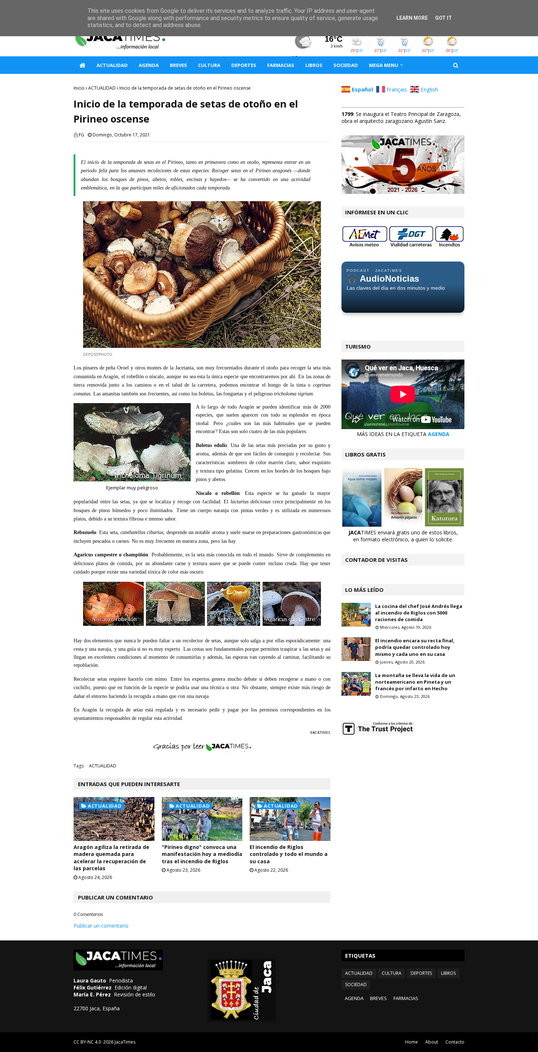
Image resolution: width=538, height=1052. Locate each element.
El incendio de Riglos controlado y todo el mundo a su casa (289, 854)
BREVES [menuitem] (178, 65)
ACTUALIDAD (102, 88)
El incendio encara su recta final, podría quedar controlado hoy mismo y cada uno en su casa (415, 647)
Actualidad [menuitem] (112, 65)
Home (411, 1042)
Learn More (412, 18)
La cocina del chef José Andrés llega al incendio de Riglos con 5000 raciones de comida (418, 613)
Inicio (79, 88)
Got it (443, 18)
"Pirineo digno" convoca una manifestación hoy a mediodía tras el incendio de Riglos (202, 854)
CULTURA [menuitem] (209, 65)
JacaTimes (125, 1042)
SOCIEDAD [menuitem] (345, 65)
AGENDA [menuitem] (149, 65)
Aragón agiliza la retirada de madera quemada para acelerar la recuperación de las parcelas (111, 858)
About (431, 1042)
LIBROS (448, 973)
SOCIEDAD (356, 984)
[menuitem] (82, 65)
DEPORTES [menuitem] (243, 65)
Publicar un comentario (101, 925)
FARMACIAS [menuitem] (280, 65)
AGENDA (438, 434)
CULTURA (391, 973)
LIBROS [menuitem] (313, 65)
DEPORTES (421, 973)
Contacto (454, 1042)
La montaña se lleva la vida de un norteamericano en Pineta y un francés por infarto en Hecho (415, 682)
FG (81, 135)
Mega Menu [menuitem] (383, 65)
